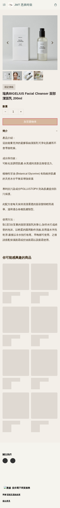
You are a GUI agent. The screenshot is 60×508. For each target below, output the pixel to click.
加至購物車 (30, 121)
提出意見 (6, 501)
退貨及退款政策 (13, 494)
